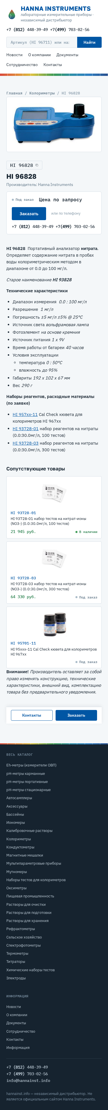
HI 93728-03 (26, 443)
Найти (89, 42)
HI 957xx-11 (25, 414)
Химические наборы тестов (30, 969)
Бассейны (15, 814)
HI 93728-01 (26, 428)
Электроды (16, 978)
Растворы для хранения (27, 920)
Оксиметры (16, 888)
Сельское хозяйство (24, 937)
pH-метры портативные (27, 781)
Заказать (29, 213)
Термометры (17, 953)
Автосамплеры (19, 797)
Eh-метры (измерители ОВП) (31, 765)
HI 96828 (21, 165)
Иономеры (15, 822)
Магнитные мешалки (24, 855)
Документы (67, 54)
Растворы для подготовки (29, 912)
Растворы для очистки (26, 904)
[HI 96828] (54, 124)
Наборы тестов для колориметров (36, 879)
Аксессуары (16, 806)
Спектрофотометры (23, 945)
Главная (14, 93)
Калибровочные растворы (29, 830)
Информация (18, 1047)
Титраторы (15, 961)
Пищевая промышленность (30, 896)
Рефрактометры (20, 928)
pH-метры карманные (25, 773)
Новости (14, 54)
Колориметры (42, 93)
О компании (39, 54)
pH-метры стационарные (28, 789)
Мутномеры (16, 871)
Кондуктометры (20, 847)
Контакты (52, 64)
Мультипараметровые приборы (33, 863)
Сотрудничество (22, 64)
